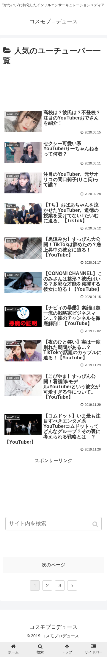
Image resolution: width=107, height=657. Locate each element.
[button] (96, 524)
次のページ (53, 564)
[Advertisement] (53, 85)
